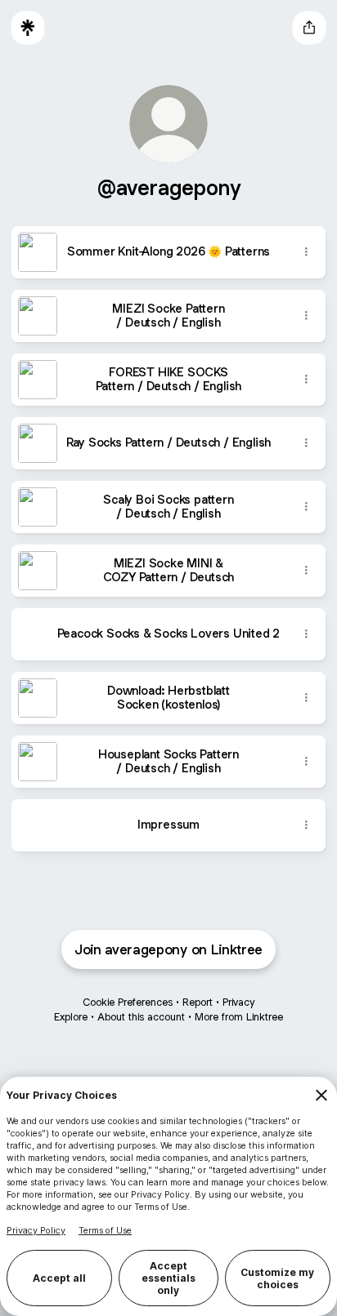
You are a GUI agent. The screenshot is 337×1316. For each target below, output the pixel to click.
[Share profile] (309, 27)
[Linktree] (27, 27)
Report (197, 1002)
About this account (141, 1017)
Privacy (238, 1002)
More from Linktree (239, 1017)
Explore (71, 1017)
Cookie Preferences (128, 1002)
